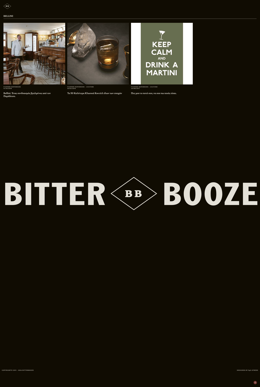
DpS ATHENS (253, 370)
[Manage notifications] (255, 382)
